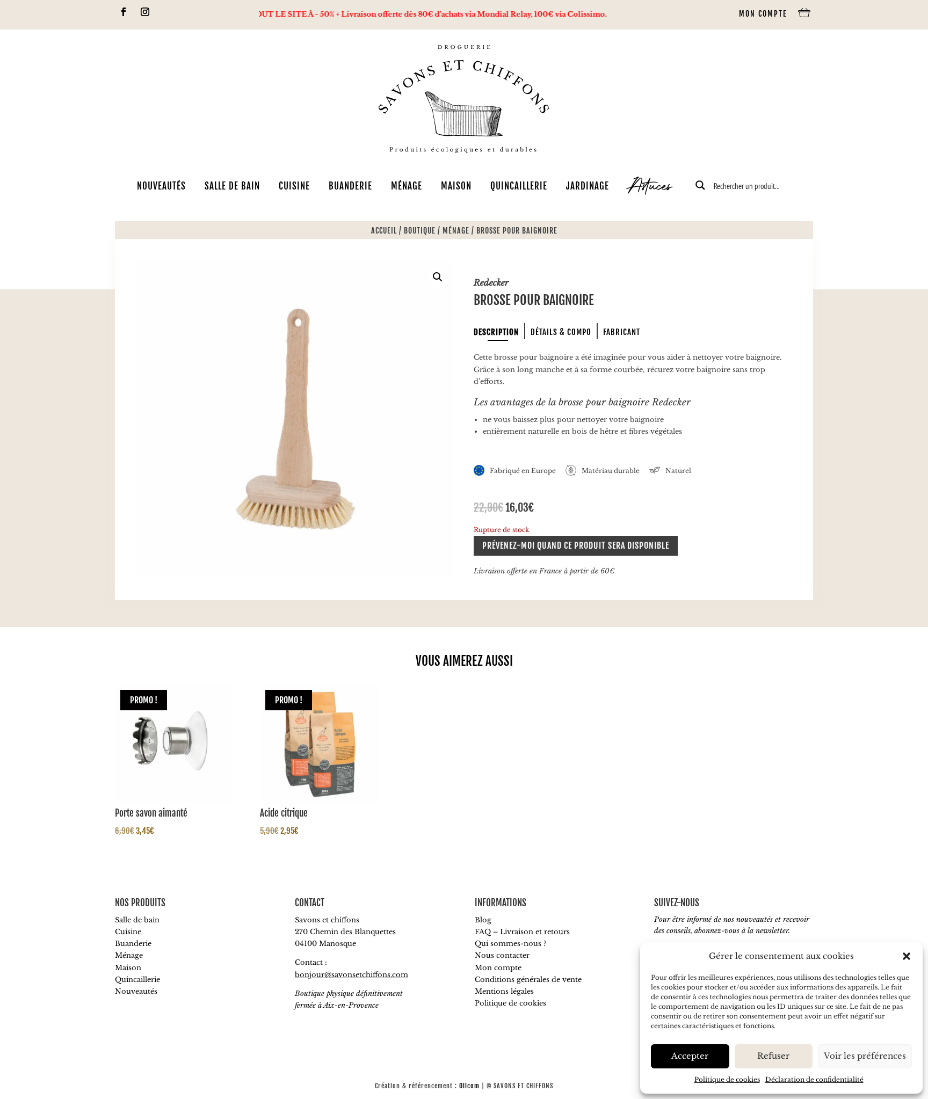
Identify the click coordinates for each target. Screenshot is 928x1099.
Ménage (406, 186)
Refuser (773, 1056)
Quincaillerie (518, 186)
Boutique (420, 230)
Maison (456, 186)
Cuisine (294, 186)
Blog (483, 920)
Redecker (491, 282)
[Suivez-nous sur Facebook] (123, 11)
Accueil (384, 230)
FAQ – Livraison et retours (522, 931)
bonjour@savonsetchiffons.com (351, 974)
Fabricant (621, 332)
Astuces (650, 188)
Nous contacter (502, 955)
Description (496, 332)
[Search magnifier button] (700, 185)
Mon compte (763, 13)
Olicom (469, 1086)
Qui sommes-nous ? (510, 943)
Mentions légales (504, 991)
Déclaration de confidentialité (814, 1079)
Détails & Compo (561, 332)
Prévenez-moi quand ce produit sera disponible (575, 545)
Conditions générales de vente (528, 979)
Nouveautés (161, 186)
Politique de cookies (727, 1079)
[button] (906, 956)
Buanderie (350, 186)
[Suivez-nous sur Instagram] (145, 11)
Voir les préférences (865, 1056)
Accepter (689, 1056)
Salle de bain (232, 186)
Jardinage (587, 186)
